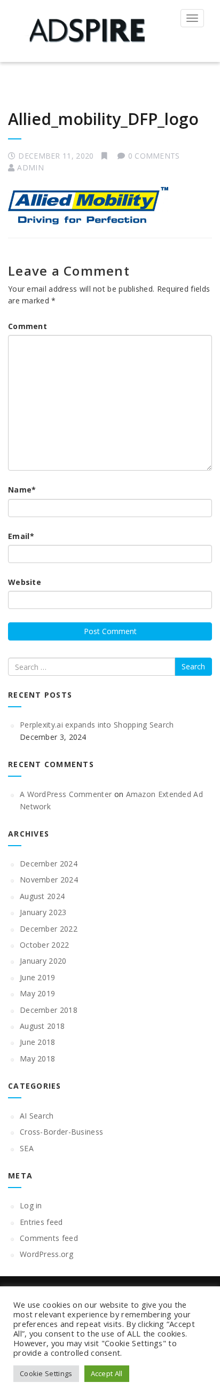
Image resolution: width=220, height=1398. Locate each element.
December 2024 (48, 863)
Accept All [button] (107, 1373)
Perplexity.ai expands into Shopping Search (97, 725)
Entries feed (41, 1222)
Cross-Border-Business (61, 1132)
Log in (31, 1205)
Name (22, 490)
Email (21, 536)
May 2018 (37, 1058)
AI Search (37, 1116)
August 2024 (42, 896)
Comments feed (49, 1238)
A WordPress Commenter (66, 794)
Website (24, 582)
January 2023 (43, 912)
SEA (27, 1148)
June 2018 (38, 1042)
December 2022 (48, 929)
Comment (27, 326)
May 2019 (37, 993)
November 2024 (49, 879)
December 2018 (48, 1010)
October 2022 (44, 945)
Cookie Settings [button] (46, 1373)
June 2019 (38, 977)
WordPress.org (46, 1254)
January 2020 (43, 961)
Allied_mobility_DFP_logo (103, 119)
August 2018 (42, 1026)
